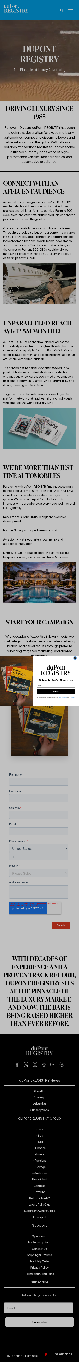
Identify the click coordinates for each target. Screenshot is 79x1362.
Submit (56, 691)
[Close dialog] (75, 658)
